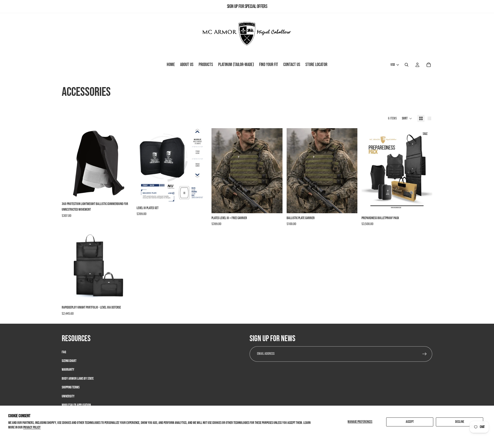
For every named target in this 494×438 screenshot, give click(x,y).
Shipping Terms (71, 387)
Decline (459, 422)
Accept (410, 422)
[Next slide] (125, 163)
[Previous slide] (69, 163)
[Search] (406, 65)
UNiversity (68, 396)
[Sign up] (424, 353)
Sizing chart (69, 360)
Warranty (68, 369)
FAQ (64, 352)
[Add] (199, 195)
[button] (407, 118)
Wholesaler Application (76, 405)
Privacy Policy (32, 427)
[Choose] (124, 191)
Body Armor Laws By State (78, 378)
